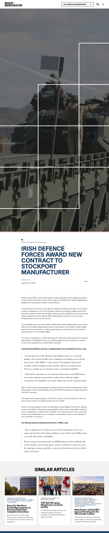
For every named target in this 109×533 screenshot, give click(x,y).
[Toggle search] (98, 4)
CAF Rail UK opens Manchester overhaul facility (51, 504)
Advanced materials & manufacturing (33, 242)
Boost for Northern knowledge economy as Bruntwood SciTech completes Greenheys (19, 508)
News (86, 281)
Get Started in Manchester (74, 4)
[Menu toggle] (103, 4)
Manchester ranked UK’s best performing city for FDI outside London (87, 511)
